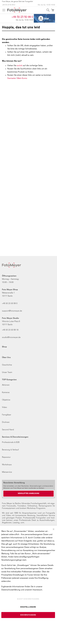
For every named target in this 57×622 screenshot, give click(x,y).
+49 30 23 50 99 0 (8, 5)
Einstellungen (28, 607)
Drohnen (6, 422)
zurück (20, 65)
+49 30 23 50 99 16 (10, 330)
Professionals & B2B (10, 442)
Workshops (7, 465)
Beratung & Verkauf (10, 450)
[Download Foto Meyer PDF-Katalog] (44, 18)
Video (4, 407)
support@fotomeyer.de (12, 311)
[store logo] (17, 10)
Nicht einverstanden (28, 599)
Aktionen (6, 385)
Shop (4, 347)
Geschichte (7, 365)
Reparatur (6, 457)
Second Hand (8, 430)
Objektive (6, 400)
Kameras (6, 392)
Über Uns (6, 357)
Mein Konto (22, 78)
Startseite (11, 78)
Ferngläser (6, 415)
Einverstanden (28, 615)
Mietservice (7, 472)
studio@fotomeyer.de (11, 337)
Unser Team (7, 372)
